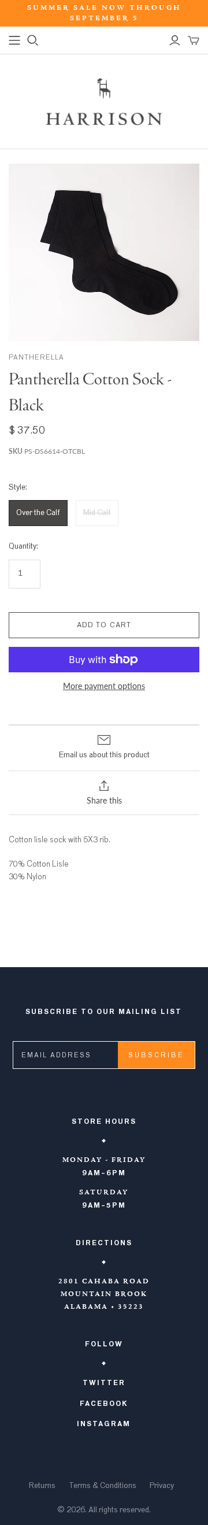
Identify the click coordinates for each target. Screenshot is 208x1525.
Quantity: (23, 546)
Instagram (104, 1423)
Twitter (104, 1382)
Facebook (104, 1403)
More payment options (104, 686)
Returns (42, 1486)
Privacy (162, 1486)
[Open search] (33, 40)
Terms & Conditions (102, 1486)
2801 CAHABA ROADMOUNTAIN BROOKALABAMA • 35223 (104, 1294)
